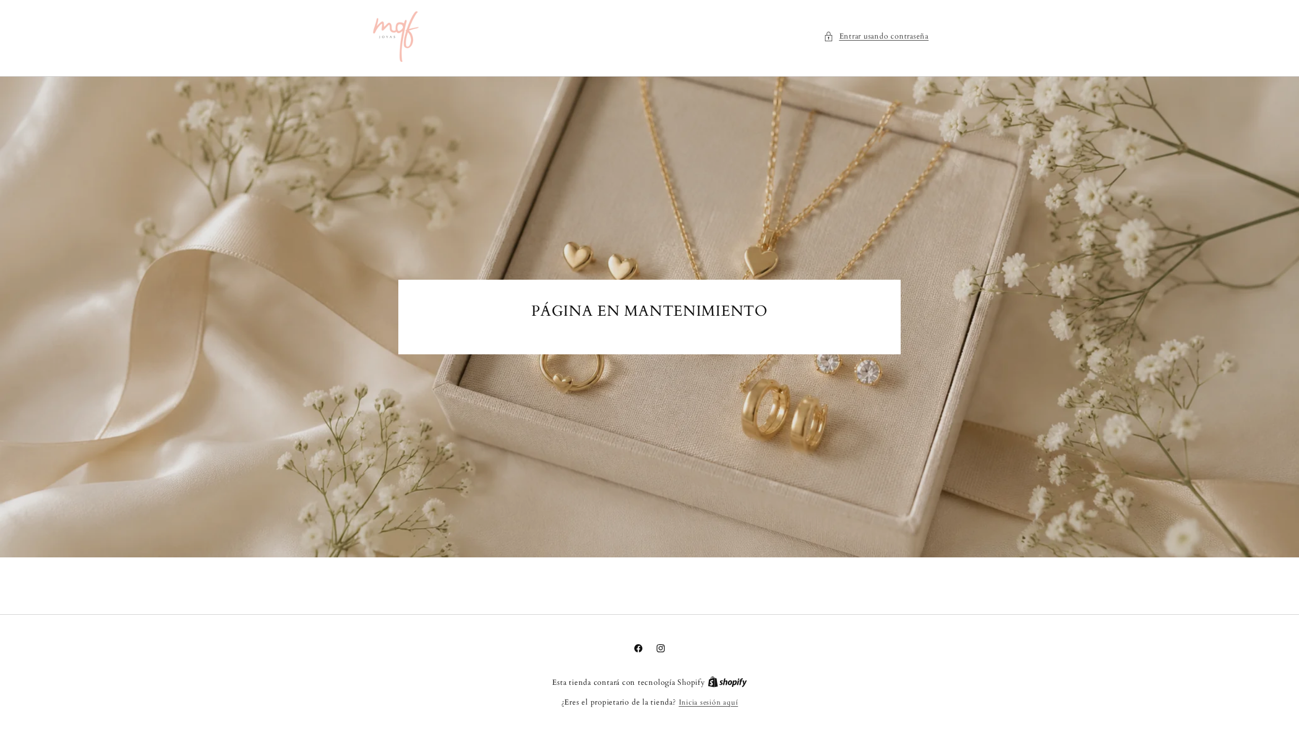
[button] (876, 37)
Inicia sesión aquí (708, 702)
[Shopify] (727, 682)
